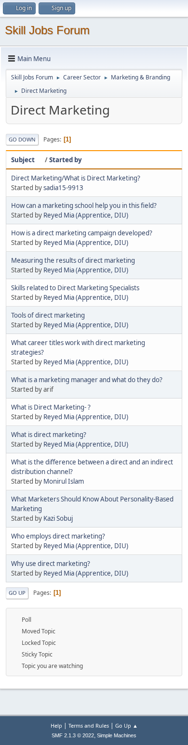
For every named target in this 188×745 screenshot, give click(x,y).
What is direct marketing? (48, 434)
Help (56, 725)
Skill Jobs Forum (47, 30)
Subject (23, 159)
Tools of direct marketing (48, 315)
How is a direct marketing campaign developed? (81, 233)
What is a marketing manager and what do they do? (86, 379)
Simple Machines (116, 735)
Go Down (22, 139)
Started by (65, 159)
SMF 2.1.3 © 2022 (73, 735)
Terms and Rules (88, 725)
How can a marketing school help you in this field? (84, 205)
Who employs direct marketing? (58, 536)
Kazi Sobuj (58, 518)
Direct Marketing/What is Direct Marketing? (75, 178)
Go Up (17, 592)
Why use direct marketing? (50, 563)
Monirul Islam (63, 481)
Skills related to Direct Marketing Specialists (75, 287)
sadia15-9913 (63, 187)
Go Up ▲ (126, 725)
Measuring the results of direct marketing (73, 260)
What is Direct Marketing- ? (51, 407)
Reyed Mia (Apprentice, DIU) (85, 215)
